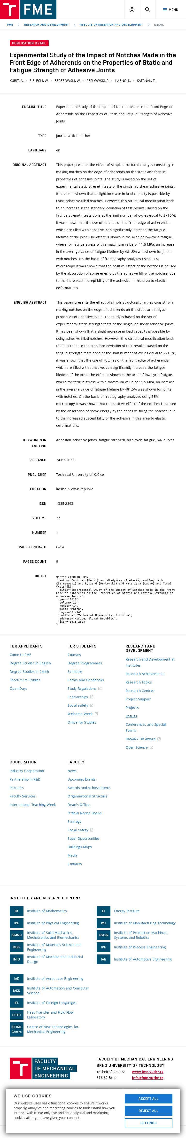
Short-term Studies (25, 680)
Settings (148, 1123)
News (72, 770)
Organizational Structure (88, 796)
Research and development (46, 24)
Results (131, 716)
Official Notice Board (84, 813)
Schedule (75, 671)
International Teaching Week (33, 804)
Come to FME (20, 654)
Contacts (75, 863)
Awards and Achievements (89, 787)
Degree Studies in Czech (29, 671)
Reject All (148, 1111)
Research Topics (139, 682)
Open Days (19, 688)
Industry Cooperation (27, 770)
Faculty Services (23, 796)
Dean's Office (79, 804)
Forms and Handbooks (86, 680)
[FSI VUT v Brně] (28, 9)
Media (72, 855)
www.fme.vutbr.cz (147, 1072)
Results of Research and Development (111, 24)
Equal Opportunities (84, 838)
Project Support (138, 699)
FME (10, 24)
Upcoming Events (82, 779)
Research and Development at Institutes (150, 662)
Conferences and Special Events (146, 727)
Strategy (74, 821)
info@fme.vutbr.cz (147, 1078)
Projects (132, 707)
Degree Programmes (85, 663)
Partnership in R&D (25, 779)
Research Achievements (145, 673)
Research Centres (140, 690)
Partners (17, 787)
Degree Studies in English (30, 663)
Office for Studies (82, 722)
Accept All (148, 1099)
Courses (74, 654)
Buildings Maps (80, 847)
